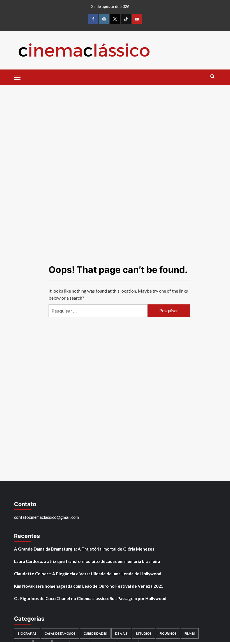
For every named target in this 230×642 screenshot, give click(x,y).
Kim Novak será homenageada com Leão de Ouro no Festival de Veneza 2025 (89, 586)
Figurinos (168, 633)
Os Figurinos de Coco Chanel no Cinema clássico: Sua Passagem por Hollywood (90, 598)
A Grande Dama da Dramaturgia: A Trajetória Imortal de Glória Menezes (84, 548)
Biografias (27, 633)
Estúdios (143, 633)
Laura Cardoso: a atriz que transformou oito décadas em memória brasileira (87, 561)
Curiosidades (95, 633)
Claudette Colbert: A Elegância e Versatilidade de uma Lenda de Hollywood (87, 573)
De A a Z (121, 633)
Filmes (190, 633)
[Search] (212, 77)
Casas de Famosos (60, 633)
